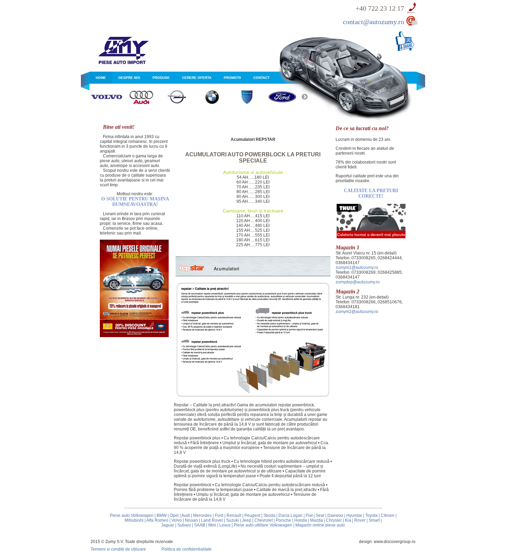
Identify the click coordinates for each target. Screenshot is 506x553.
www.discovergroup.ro (394, 541)
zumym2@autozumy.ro (357, 311)
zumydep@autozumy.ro (358, 282)
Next (304, 97)
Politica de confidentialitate (186, 549)
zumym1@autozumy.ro (357, 267)
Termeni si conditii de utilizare (118, 549)
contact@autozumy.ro (373, 21)
